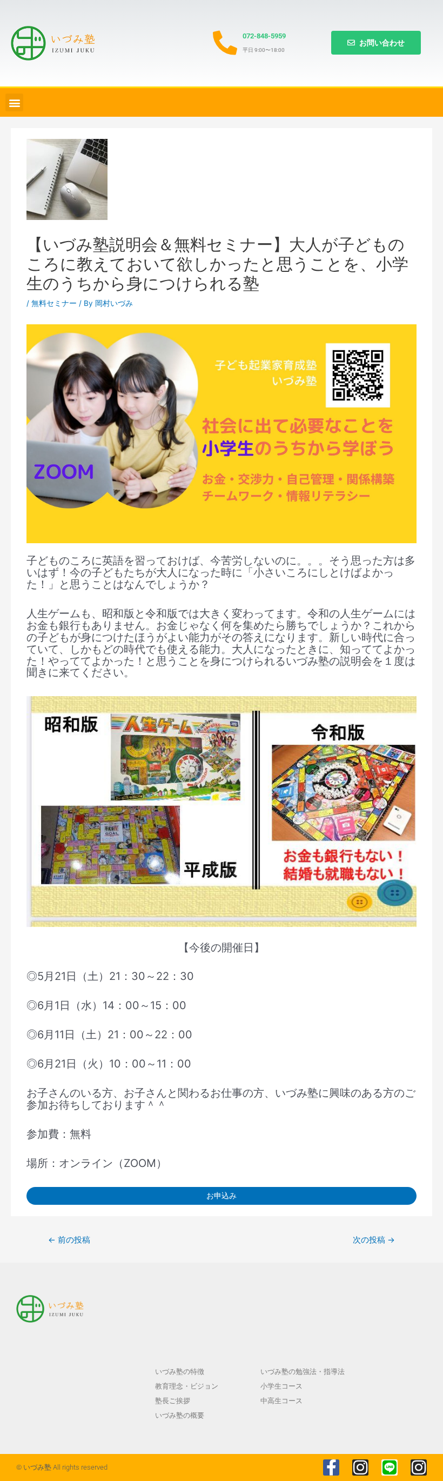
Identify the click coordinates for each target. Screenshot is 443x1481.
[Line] (389, 1467)
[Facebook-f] (331, 1467)
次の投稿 (374, 1240)
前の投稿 (69, 1240)
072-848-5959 (264, 36)
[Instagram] (360, 1467)
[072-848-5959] (225, 43)
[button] (14, 102)
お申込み (221, 1195)
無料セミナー (54, 303)
